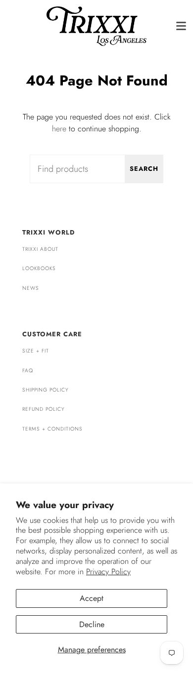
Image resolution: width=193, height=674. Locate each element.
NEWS (30, 288)
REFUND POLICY (43, 409)
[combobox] (96, 169)
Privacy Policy (108, 571)
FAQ (27, 370)
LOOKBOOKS (39, 268)
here (59, 128)
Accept (91, 598)
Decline (91, 624)
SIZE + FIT (35, 351)
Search (144, 168)
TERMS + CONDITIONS (52, 429)
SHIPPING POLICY (45, 390)
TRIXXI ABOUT (40, 249)
